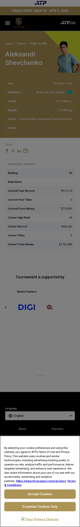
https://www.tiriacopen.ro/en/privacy (41, 481)
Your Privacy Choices (42, 519)
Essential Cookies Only (39, 507)
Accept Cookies (40, 494)
